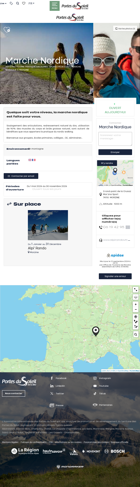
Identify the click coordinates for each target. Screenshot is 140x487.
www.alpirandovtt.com (118, 239)
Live (2, 3)
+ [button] (136, 304)
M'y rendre (107, 163)
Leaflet (103, 371)
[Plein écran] (135, 289)
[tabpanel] (48, 233)
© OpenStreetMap (122, 371)
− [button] (136, 309)
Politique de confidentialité (34, 442)
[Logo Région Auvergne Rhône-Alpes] (25, 451)
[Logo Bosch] (114, 451)
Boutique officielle (119, 442)
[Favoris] (23, 3)
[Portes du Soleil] (75, 6)
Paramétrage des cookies (96, 442)
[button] (17, 3)
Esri (108, 371)
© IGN (113, 371)
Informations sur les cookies (68, 442)
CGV (51, 442)
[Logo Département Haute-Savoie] (54, 451)
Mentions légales (10, 442)
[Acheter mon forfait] (11, 3)
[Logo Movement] (91, 451)
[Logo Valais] (73, 451)
